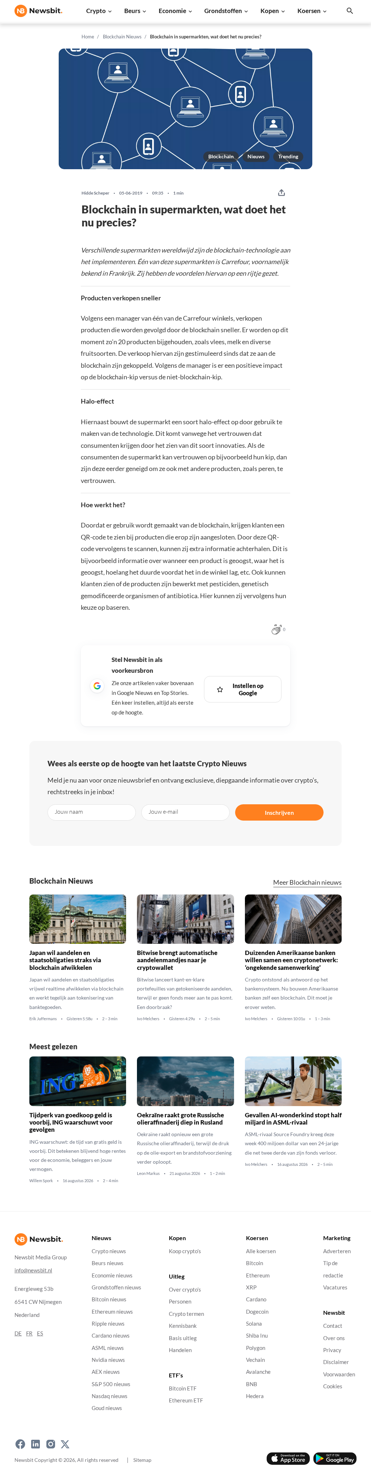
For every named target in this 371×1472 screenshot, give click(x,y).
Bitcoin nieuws (109, 1299)
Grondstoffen (223, 10)
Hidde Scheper (95, 193)
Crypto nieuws (109, 1251)
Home (88, 36)
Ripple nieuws (108, 1324)
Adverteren (337, 1251)
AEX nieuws (106, 1372)
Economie (172, 10)
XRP (251, 1287)
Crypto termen (186, 1314)
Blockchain (221, 156)
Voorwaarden (339, 1374)
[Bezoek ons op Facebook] (20, 1444)
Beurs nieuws (108, 1263)
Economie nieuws (112, 1275)
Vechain (255, 1360)
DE (18, 1333)
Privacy (332, 1350)
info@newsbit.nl (33, 1270)
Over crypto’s (185, 1290)
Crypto (96, 10)
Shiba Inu (257, 1336)
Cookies (332, 1386)
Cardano (256, 1299)
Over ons (334, 1338)
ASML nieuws (108, 1348)
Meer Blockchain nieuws (307, 882)
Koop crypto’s (185, 1251)
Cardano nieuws (111, 1336)
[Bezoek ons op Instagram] (51, 1444)
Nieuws (255, 156)
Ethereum (258, 1275)
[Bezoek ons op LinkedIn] (35, 1444)
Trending (288, 156)
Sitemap (142, 1460)
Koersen (309, 10)
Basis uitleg (183, 1338)
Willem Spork (41, 1181)
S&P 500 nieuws (111, 1384)
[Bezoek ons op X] (65, 1444)
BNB (251, 1384)
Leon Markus (148, 1173)
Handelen (180, 1350)
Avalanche (258, 1372)
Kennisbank (183, 1326)
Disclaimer (336, 1362)
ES (40, 1333)
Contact (332, 1326)
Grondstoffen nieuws (116, 1287)
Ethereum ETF (186, 1401)
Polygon (255, 1348)
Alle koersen (261, 1251)
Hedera (255, 1396)
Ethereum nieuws (112, 1312)
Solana (254, 1324)
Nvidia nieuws (108, 1360)
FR (29, 1333)
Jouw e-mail (163, 811)
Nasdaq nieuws (110, 1396)
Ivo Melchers (148, 1018)
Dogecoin (257, 1312)
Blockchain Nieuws (122, 36)
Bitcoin (254, 1263)
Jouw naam (69, 811)
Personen (180, 1302)
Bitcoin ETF (182, 1388)
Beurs (132, 10)
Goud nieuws (107, 1408)
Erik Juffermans (43, 1018)
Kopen (269, 10)
